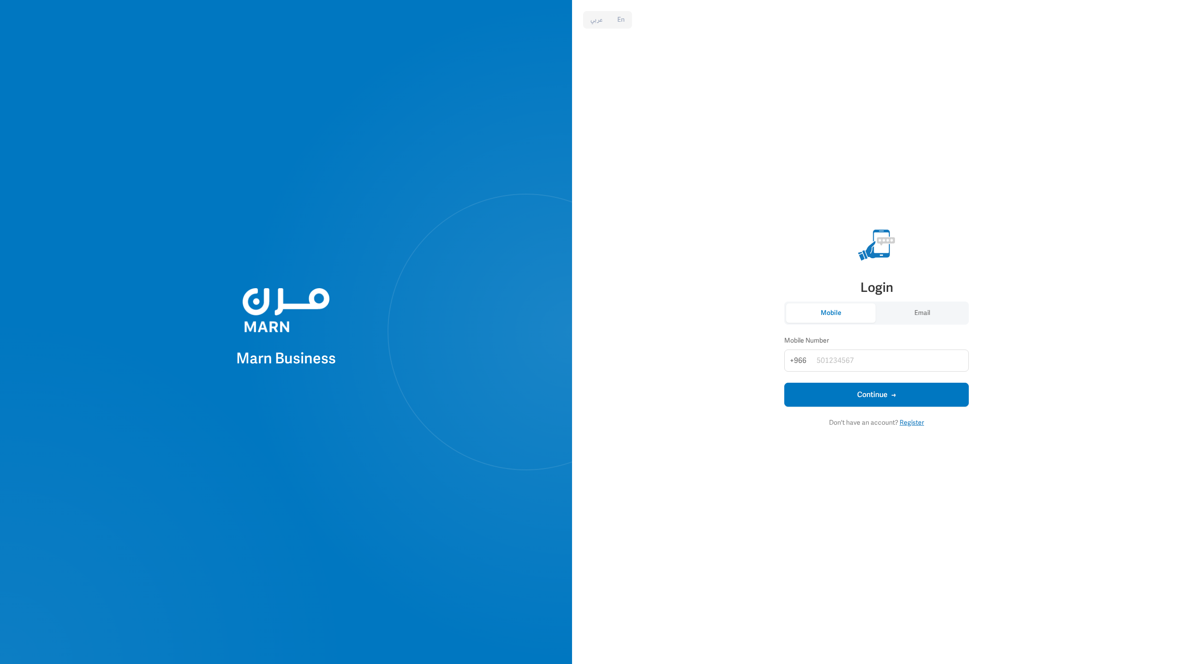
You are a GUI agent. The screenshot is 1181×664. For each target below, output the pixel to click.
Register (912, 423)
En (621, 20)
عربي (596, 20)
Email (922, 313)
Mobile (831, 313)
